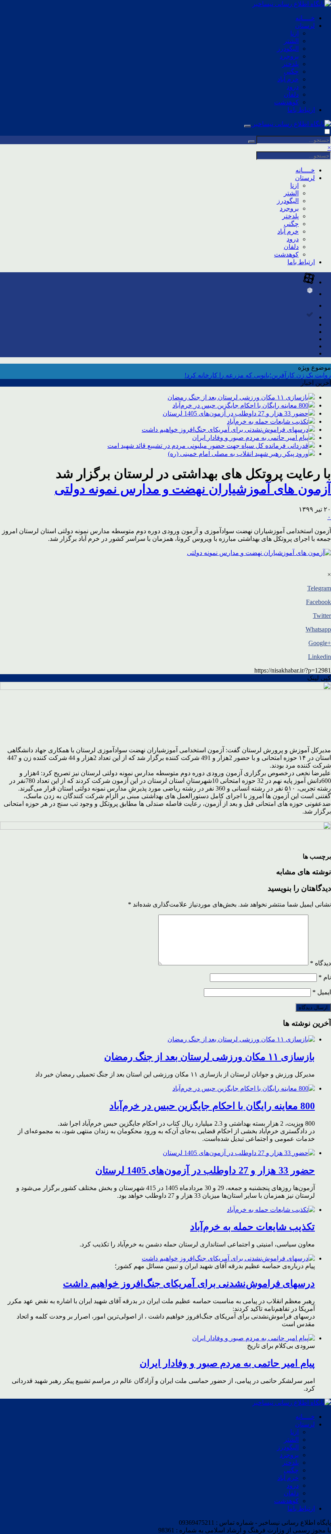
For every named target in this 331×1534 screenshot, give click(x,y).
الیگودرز (288, 48)
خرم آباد (288, 79)
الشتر (291, 40)
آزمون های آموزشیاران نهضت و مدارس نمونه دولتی (192, 489)
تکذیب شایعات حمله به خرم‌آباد (267, 421)
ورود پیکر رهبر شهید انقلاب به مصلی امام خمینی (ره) (238, 453)
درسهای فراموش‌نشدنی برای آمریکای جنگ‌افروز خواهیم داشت (225, 429)
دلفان (291, 94)
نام (324, 977)
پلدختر (290, 63)
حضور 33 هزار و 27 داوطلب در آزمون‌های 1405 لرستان (235, 413)
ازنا (294, 33)
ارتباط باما (301, 109)
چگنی (291, 71)
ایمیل (321, 992)
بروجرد (289, 56)
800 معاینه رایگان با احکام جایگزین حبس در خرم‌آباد (240, 405)
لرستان (305, 25)
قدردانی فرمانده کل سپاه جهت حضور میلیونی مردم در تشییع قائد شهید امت (207, 445)
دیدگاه (320, 963)
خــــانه (305, 17)
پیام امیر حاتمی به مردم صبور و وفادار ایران (250, 437)
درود (293, 86)
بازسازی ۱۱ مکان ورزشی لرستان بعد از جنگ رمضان (238, 397)
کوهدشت (286, 102)
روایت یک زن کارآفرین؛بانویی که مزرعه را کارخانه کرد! (257, 375)
